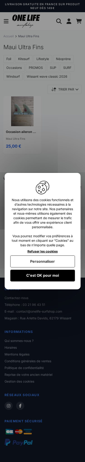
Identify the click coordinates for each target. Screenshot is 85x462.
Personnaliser (42, 261)
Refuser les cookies (42, 251)
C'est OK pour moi (42, 275)
